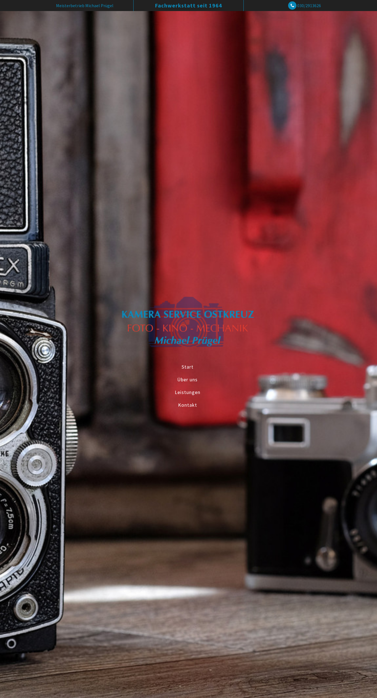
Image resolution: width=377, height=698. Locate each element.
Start (187, 366)
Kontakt (187, 404)
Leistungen (187, 392)
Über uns (187, 379)
